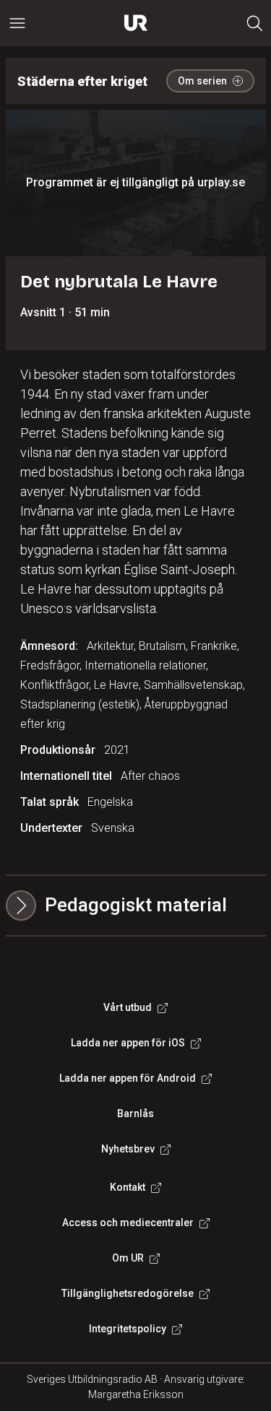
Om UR (128, 1258)
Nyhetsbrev (128, 1149)
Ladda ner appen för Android (127, 1078)
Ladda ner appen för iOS (128, 1043)
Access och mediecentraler (128, 1222)
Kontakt (127, 1187)
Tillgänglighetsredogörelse (127, 1293)
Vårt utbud (127, 1007)
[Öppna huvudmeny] (17, 23)
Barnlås (135, 1113)
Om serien (202, 81)
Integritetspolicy (127, 1328)
